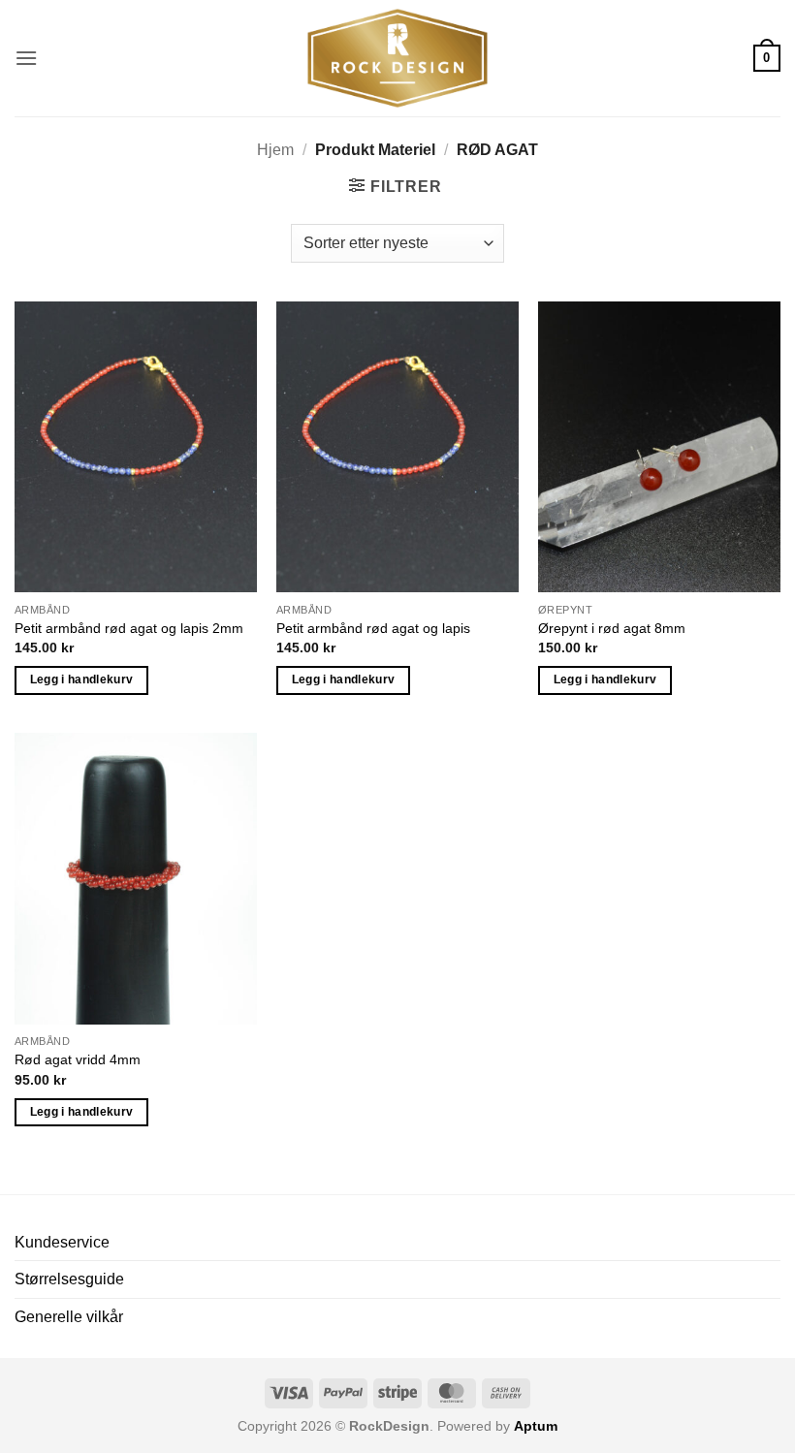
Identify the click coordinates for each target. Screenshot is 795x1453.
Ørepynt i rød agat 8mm (611, 628)
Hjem (275, 150)
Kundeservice (62, 1242)
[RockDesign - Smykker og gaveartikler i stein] (397, 58)
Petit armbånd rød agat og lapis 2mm (129, 628)
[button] (26, 57)
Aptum (535, 1426)
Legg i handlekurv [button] (82, 679)
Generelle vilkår (69, 1317)
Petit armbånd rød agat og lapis (373, 628)
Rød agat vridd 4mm (78, 1059)
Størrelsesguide (69, 1279)
